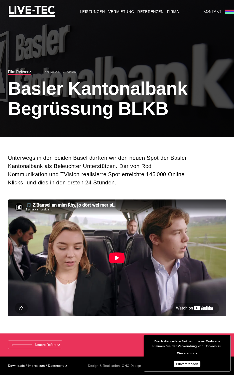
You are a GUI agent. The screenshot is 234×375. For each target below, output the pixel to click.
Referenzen (150, 12)
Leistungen (92, 12)
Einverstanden (187, 364)
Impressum (36, 365)
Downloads (16, 365)
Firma (173, 12)
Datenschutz (57, 365)
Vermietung (121, 12)
